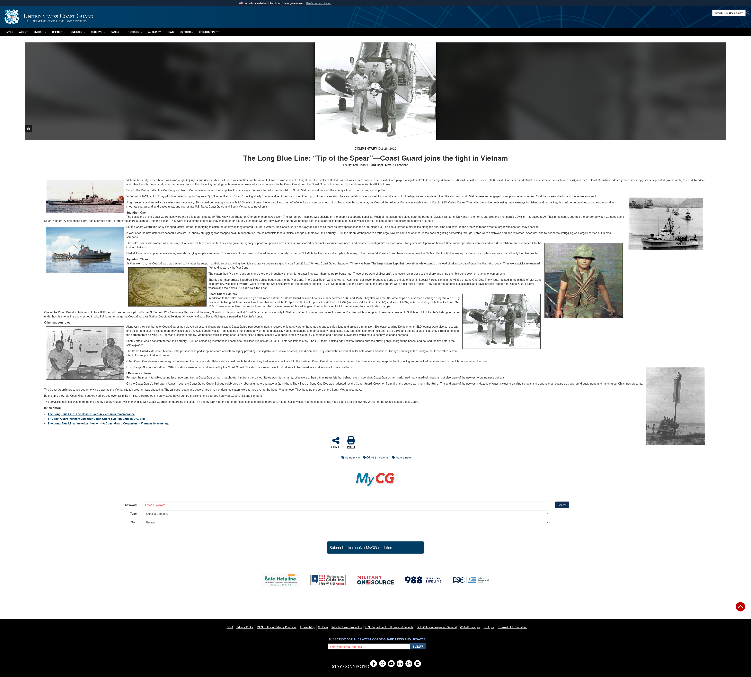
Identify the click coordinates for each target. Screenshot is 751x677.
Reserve (96, 32)
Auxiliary (154, 32)
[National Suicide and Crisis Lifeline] (423, 580)
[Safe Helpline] (280, 580)
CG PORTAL (186, 32)
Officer (57, 32)
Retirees (133, 32)
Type (133, 513)
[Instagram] (408, 664)
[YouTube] (391, 664)
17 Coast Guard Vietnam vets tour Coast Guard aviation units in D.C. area (97, 419)
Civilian (38, 32)
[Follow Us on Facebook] (373, 664)
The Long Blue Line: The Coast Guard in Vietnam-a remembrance (91, 414)
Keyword (131, 505)
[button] (320, 3)
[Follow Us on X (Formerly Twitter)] (382, 664)
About (23, 32)
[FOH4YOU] (470, 580)
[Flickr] (417, 664)
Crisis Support (209, 32)
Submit (418, 646)
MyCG (9, 32)
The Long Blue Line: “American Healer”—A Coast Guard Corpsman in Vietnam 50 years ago (109, 423)
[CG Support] (375, 580)
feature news (404, 457)
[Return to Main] (740, 609)
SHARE (335, 446)
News (170, 32)
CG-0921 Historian (377, 457)
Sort (134, 522)
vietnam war (352, 457)
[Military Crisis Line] (327, 580)
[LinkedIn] (400, 664)
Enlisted (76, 32)
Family (115, 32)
